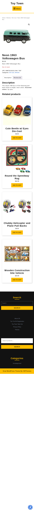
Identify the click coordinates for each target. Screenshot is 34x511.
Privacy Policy (17, 327)
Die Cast (14, 18)
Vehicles (8, 18)
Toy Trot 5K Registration (17, 321)
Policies (17, 329)
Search (17, 347)
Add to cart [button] (17, 138)
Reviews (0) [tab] (17, 77)
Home (3, 18)
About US (17, 318)
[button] (29, 24)
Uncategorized (17, 363)
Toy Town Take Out (17, 324)
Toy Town (17, 3)
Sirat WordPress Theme (11, 371)
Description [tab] (8, 77)
